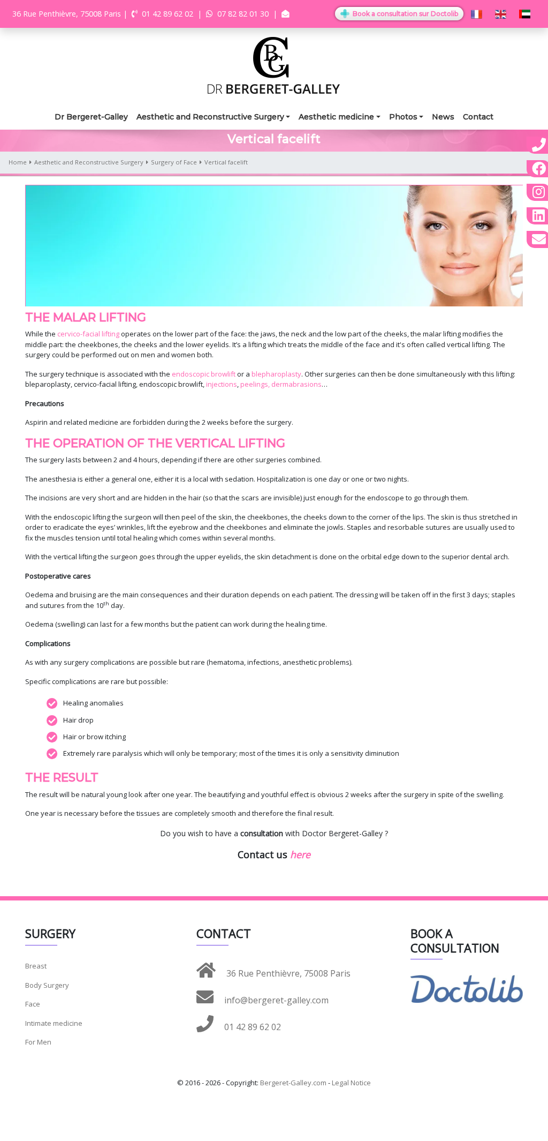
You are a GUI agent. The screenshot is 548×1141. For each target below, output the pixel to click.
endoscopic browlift (204, 374)
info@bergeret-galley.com (275, 1000)
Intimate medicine (53, 1023)
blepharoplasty (276, 374)
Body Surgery (47, 985)
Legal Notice (351, 1082)
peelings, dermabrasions (281, 384)
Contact (478, 117)
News (443, 117)
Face (32, 1004)
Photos (403, 117)
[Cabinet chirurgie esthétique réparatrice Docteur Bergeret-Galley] (274, 65)
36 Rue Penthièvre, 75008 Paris (287, 973)
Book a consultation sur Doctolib (404, 14)
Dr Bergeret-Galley (91, 117)
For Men (38, 1042)
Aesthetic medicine (336, 117)
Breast (36, 966)
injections (221, 384)
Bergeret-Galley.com (293, 1082)
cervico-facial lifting (87, 334)
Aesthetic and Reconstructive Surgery (210, 117)
